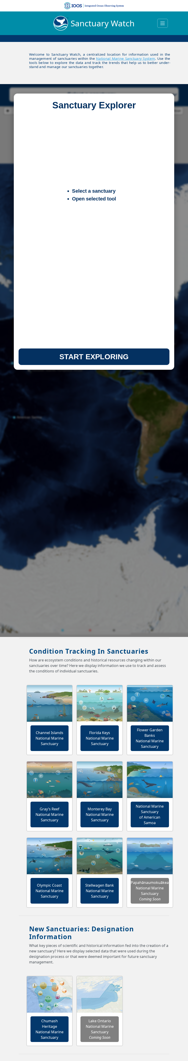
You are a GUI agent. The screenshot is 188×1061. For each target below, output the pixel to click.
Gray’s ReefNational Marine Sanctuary (50, 814)
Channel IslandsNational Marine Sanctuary (50, 738)
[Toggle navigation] (162, 23)
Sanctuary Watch (103, 23)
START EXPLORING (94, 357)
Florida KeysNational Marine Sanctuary (100, 738)
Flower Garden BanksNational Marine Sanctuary (150, 738)
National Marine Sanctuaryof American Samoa (150, 814)
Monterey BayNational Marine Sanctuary (100, 814)
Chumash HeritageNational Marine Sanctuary (50, 1029)
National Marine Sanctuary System (125, 58)
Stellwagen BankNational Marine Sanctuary (99, 891)
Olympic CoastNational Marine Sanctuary (50, 891)
